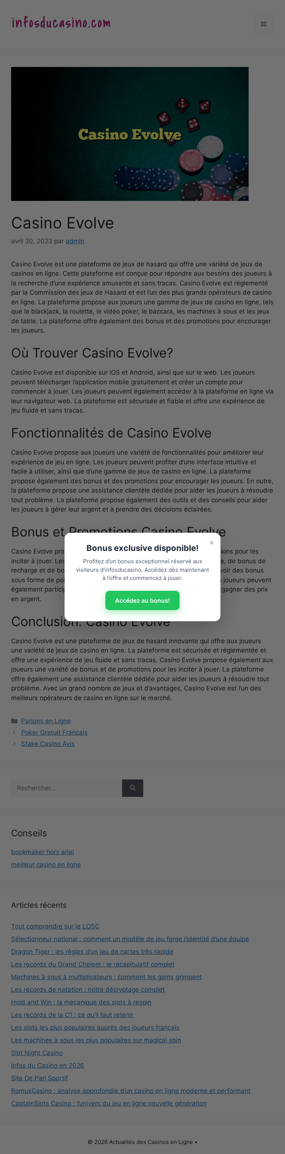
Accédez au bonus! (142, 600)
